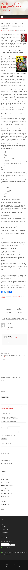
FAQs (2, 477)
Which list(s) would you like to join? (9, 417)
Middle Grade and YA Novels (7, 485)
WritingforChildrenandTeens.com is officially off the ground (22, 310)
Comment (3, 359)
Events (2, 474)
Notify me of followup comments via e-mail (10, 377)
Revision (3, 499)
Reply (8, 329)
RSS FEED (8, 547)
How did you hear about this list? (8, 421)
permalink (3, 297)
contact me (6, 288)
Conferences (4, 469)
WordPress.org (4, 532)
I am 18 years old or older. (7, 435)
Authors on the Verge (20, 30)
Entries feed (3, 526)
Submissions (4, 501)
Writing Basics (4, 504)
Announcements (4, 460)
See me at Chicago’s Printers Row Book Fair (8, 311)
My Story (3, 488)
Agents (2, 458)
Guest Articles (4, 482)
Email (2, 386)
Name (3, 380)
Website (3, 391)
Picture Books (4, 490)
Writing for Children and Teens (11, 6)
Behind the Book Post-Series (7, 466)
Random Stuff (4, 496)
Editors (2, 471)
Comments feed (4, 529)
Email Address (4, 427)
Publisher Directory (5, 493)
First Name (3, 432)
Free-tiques (3, 479)
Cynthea (5, 30)
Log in (2, 524)
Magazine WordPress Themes (10, 566)
